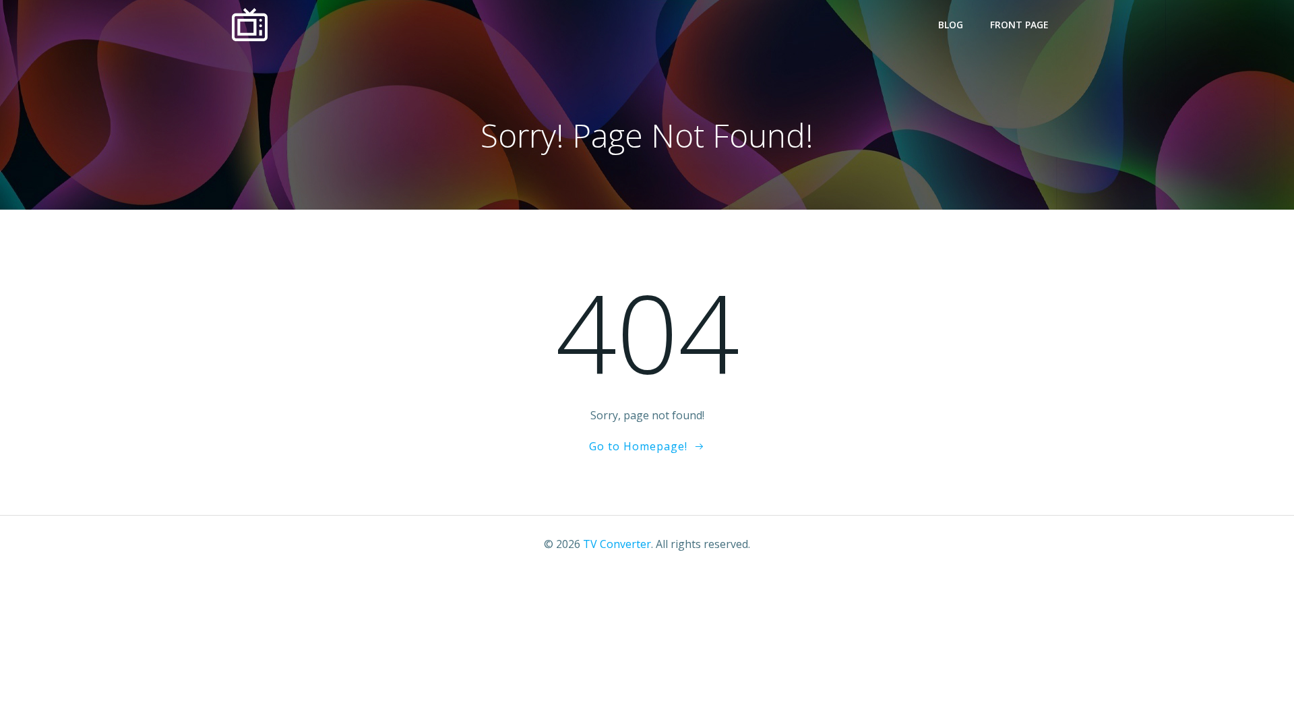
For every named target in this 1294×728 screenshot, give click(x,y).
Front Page (1019, 24)
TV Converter (617, 544)
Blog (950, 24)
